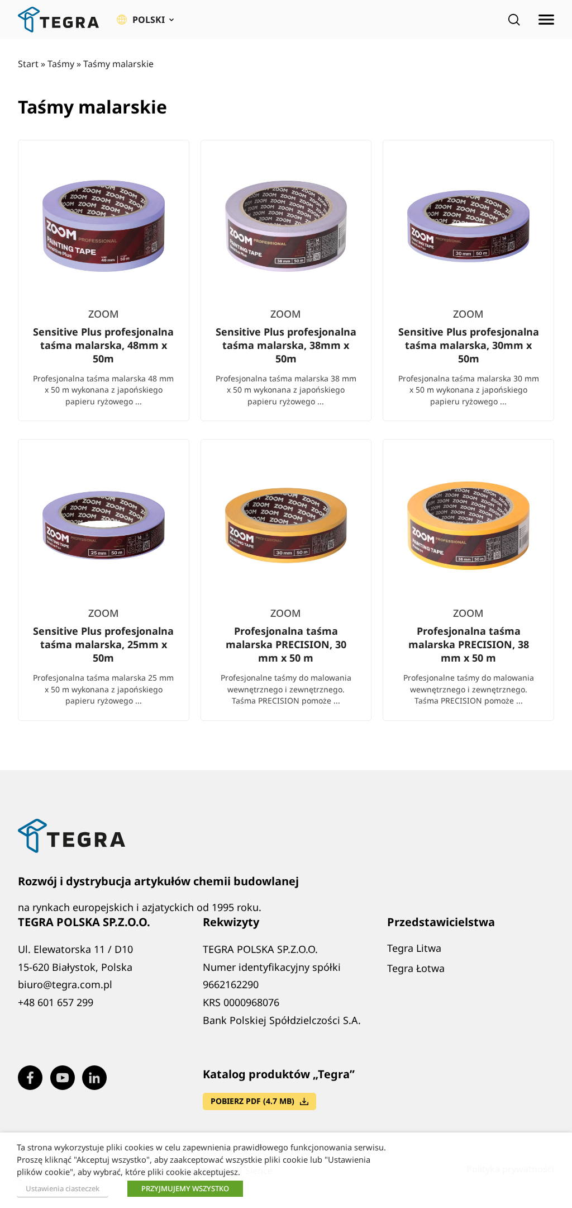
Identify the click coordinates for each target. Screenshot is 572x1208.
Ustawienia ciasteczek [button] (62, 1188)
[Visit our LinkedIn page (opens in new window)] (94, 1077)
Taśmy (60, 64)
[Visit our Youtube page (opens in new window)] (62, 1077)
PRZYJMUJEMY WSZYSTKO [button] (185, 1188)
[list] (286, 439)
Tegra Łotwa (416, 968)
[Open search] (514, 19)
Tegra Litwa (414, 948)
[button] (145, 20)
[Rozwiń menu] (546, 20)
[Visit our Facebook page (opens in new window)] (30, 1077)
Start (28, 64)
